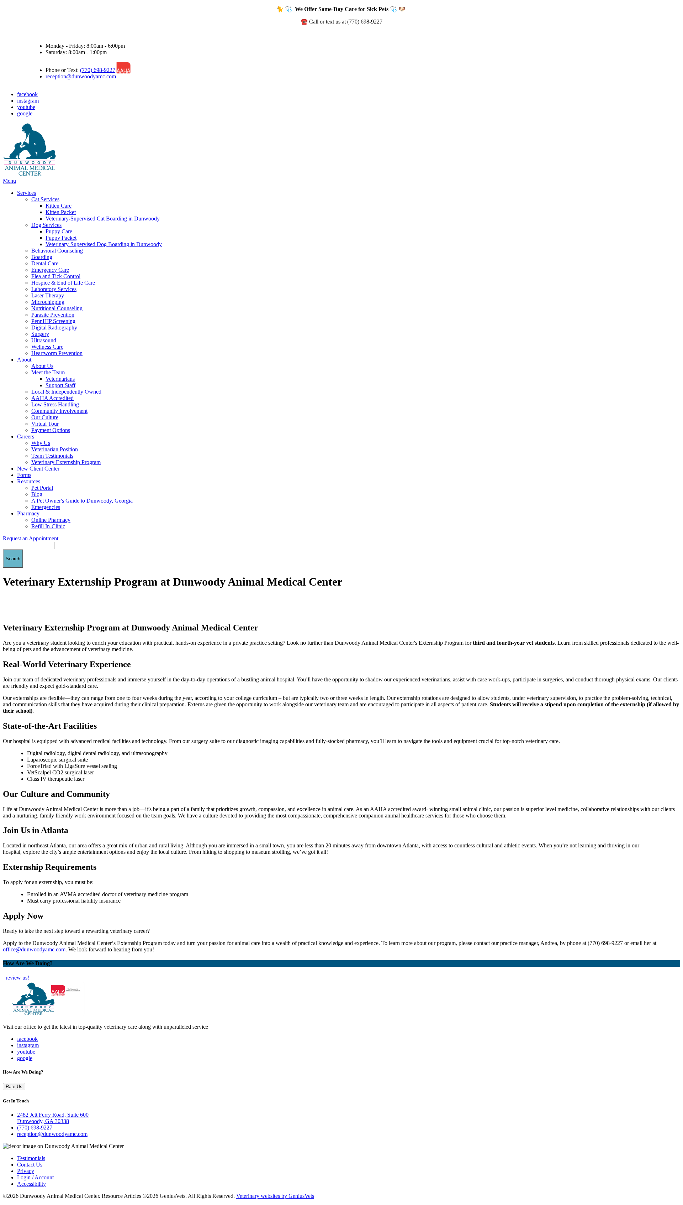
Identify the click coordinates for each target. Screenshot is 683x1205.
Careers (25, 436)
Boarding (41, 257)
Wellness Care (47, 347)
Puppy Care (59, 231)
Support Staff (60, 385)
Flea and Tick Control (55, 276)
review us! (16, 978)
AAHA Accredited (52, 398)
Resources (28, 481)
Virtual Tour (45, 424)
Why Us (40, 443)
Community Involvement (59, 411)
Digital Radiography (54, 327)
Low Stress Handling (55, 404)
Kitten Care (59, 206)
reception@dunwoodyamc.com (81, 76)
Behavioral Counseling (57, 251)
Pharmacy (28, 513)
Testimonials (31, 1158)
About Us (42, 366)
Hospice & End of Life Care (63, 283)
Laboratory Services (53, 289)
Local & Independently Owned (66, 392)
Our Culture (44, 417)
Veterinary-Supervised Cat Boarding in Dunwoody (103, 218)
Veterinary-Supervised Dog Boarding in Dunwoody (104, 244)
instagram (28, 101)
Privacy (25, 1171)
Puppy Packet (61, 238)
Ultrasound (43, 340)
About (24, 360)
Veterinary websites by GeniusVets (275, 1196)
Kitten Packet (61, 212)
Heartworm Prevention (57, 353)
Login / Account (35, 1177)
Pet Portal (42, 488)
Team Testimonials (52, 456)
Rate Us (14, 1086)
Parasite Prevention (52, 315)
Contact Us (29, 1165)
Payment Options (50, 430)
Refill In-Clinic (48, 526)
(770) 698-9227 (97, 70)
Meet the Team (48, 372)
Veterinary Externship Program (66, 462)
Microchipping (47, 302)
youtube (26, 107)
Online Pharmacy (50, 520)
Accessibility (31, 1184)
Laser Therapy (47, 295)
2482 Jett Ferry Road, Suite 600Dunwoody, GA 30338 (53, 1118)
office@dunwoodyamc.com (34, 949)
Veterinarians (60, 379)
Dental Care (44, 263)
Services (26, 193)
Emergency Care (50, 270)
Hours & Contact (50, 34)
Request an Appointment (30, 538)
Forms (24, 475)
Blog (36, 494)
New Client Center (38, 469)
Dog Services (46, 225)
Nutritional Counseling (57, 308)
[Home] (29, 174)
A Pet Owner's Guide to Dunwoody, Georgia (82, 501)
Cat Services (45, 199)
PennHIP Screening (53, 321)
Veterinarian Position (54, 449)
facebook (27, 94)
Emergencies (45, 507)
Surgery (40, 334)
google (24, 113)
